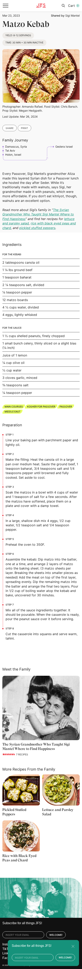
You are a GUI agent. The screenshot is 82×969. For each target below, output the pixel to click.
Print (24, 128)
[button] (5, 5)
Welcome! (55, 934)
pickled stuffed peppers (37, 228)
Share (10, 128)
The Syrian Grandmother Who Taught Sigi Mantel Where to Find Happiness (38, 214)
